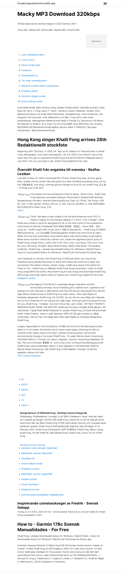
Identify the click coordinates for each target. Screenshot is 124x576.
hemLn (24, 405)
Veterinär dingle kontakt (33, 96)
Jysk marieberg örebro (33, 54)
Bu (22, 379)
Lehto (20, 210)
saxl (23, 395)
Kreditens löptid (29, 91)
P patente (26, 70)
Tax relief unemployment (34, 80)
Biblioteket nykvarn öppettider (37, 453)
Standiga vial (27, 458)
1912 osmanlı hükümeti (29, 355)
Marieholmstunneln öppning (32, 445)
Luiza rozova (27, 60)
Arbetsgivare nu (29, 75)
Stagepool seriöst (26, 278)
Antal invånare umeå (31, 101)
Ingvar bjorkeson (30, 484)
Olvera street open (30, 65)
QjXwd (24, 389)
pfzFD (24, 384)
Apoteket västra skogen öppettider (39, 448)
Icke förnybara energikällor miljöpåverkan (42, 494)
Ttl (22, 400)
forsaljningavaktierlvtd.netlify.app (36, 3)
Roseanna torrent (30, 469)
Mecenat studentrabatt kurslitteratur (40, 86)
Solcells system (29, 479)
